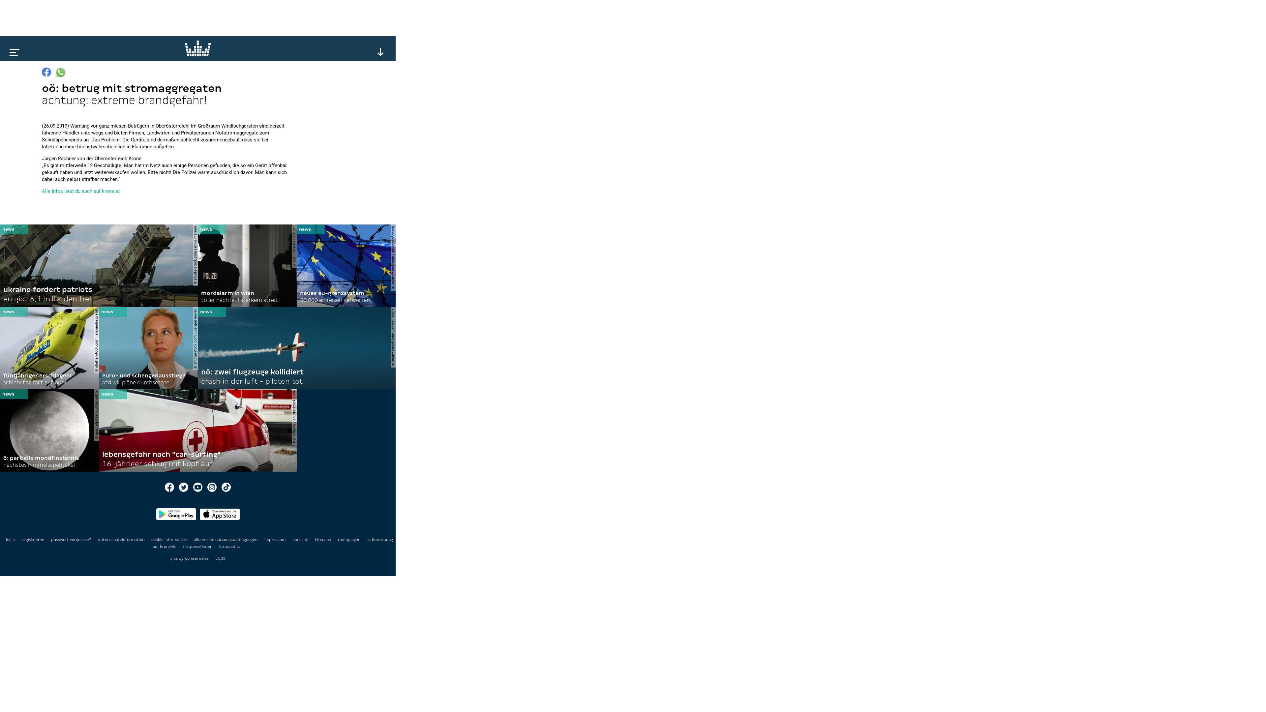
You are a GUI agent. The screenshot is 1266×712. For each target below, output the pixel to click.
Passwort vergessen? (71, 539)
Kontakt (300, 539)
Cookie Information (169, 539)
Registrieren (33, 539)
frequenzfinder (198, 546)
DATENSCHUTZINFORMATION (121, 539)
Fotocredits (229, 546)
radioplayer (349, 539)
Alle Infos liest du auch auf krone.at (81, 191)
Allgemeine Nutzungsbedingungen (226, 539)
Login (10, 539)
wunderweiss (196, 558)
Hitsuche (323, 539)
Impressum (275, 539)
